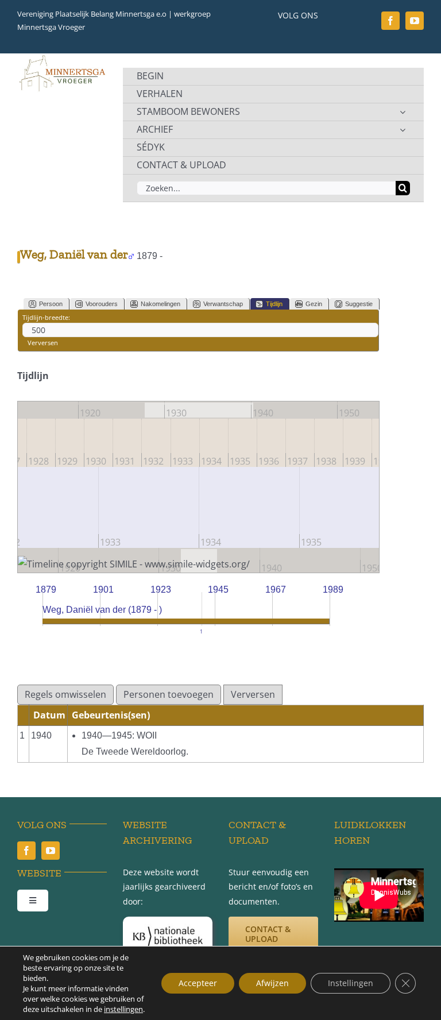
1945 (218, 589)
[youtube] (414, 20)
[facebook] (390, 20)
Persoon (51, 303)
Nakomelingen (160, 303)
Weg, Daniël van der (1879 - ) (102, 610)
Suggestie (359, 303)
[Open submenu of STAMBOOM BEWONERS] (402, 112)
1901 (103, 589)
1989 (333, 589)
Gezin (313, 303)
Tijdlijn (274, 303)
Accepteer (198, 983)
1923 (160, 589)
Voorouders (102, 303)
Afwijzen (272, 983)
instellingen (123, 1009)
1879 (46, 589)
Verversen (43, 342)
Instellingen (350, 983)
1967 (275, 589)
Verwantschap (223, 303)
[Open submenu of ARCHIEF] (402, 129)
